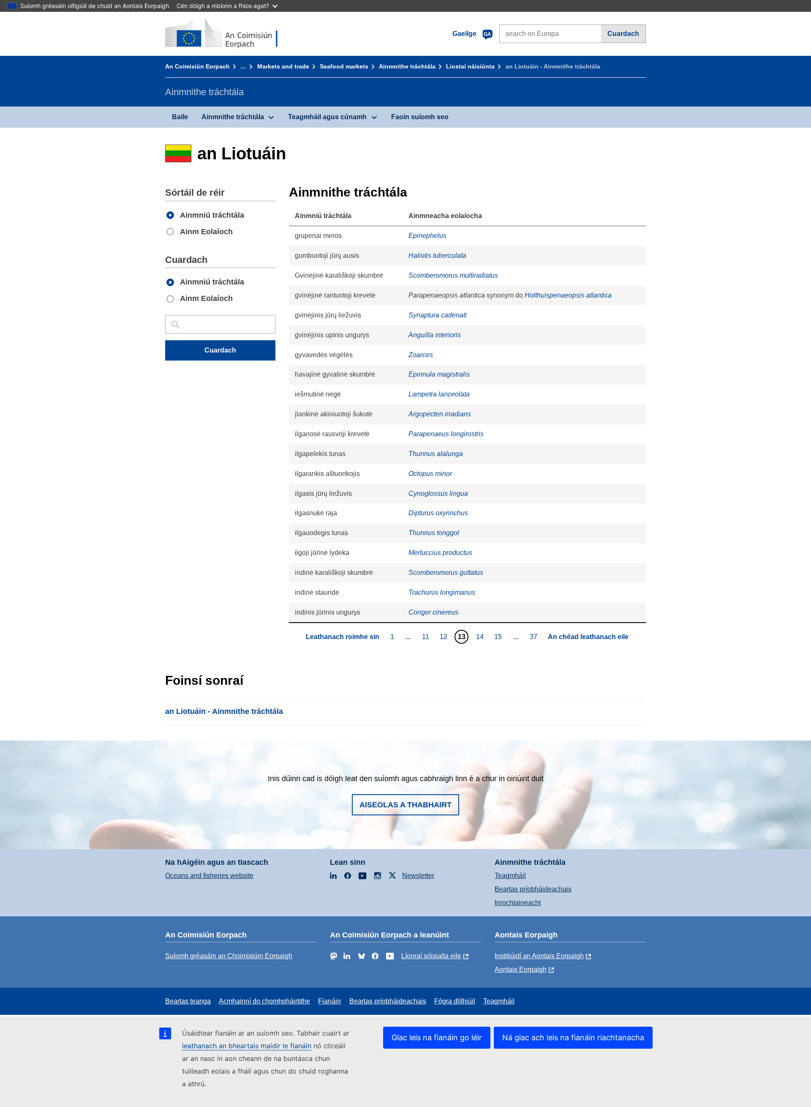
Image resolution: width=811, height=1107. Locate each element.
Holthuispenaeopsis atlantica (568, 295)
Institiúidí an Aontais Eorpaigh (539, 955)
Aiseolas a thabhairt (405, 805)
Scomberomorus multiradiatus (453, 275)
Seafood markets (344, 66)
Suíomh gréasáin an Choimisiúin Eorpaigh (228, 955)
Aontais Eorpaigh (521, 969)
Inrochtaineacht (518, 902)
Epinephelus (427, 235)
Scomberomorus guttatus (445, 572)
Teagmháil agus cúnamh (327, 116)
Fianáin (329, 1001)
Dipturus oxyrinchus (438, 513)
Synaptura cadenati (437, 315)
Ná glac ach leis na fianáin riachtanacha (573, 1037)
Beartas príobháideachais (533, 889)
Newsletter (418, 875)
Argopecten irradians (439, 414)
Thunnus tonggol (433, 532)
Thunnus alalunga (435, 453)
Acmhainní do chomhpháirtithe (264, 1001)
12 (444, 636)
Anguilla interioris (434, 335)
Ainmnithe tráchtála (407, 66)
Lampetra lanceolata (439, 394)
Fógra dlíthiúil (454, 1001)
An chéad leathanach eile (588, 636)
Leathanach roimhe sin (342, 636)
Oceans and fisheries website (209, 875)
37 (534, 636)
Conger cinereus (433, 612)
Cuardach (623, 33)
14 (481, 636)
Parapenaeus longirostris (446, 433)
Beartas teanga (188, 1001)
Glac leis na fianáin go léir (437, 1037)
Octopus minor (430, 473)
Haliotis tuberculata (437, 255)
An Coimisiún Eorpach (197, 66)
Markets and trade (283, 66)
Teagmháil (510, 875)
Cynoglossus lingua (438, 493)
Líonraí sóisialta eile (431, 955)
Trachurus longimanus (441, 592)
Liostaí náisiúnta (470, 66)
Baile (180, 116)
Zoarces (420, 354)
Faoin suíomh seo (420, 116)
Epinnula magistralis (439, 374)
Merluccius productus (440, 552)
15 (499, 636)
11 (426, 636)
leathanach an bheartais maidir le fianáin (246, 1045)
